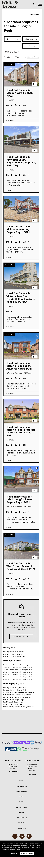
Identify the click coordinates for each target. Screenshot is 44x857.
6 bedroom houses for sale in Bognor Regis (17, 679)
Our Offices (22, 828)
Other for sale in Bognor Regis (13, 704)
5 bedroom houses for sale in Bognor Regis (17, 677)
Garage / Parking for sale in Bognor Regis (17, 697)
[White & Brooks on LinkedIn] (29, 836)
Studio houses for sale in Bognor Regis (16, 665)
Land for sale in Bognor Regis (13, 702)
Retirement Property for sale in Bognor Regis (18, 707)
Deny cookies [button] (14, 853)
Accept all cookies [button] (27, 853)
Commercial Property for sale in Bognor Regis (18, 692)
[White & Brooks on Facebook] (14, 836)
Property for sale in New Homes (14, 656)
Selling (21, 802)
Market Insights (31, 46)
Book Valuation (21, 786)
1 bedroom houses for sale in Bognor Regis (17, 667)
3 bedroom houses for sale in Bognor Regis (17, 672)
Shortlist (11, 121)
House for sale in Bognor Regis (13, 700)
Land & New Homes (21, 807)
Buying (21, 796)
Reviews (21, 812)
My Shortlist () (13, 52)
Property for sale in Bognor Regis (14, 688)
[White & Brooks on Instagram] (22, 836)
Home (21, 781)
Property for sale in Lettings (12, 654)
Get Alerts (13, 39)
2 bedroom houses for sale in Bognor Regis (17, 670)
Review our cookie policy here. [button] (11, 849)
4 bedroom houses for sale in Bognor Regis (17, 674)
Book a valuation (21, 637)
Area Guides (21, 817)
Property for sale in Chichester (13, 652)
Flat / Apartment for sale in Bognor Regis (17, 695)
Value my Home (30, 39)
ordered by (21, 57)
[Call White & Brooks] (35, 4)
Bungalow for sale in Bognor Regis (14, 690)
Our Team (21, 823)
